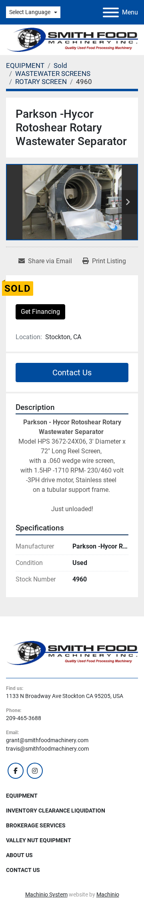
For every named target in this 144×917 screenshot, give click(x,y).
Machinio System (46, 894)
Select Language (29, 12)
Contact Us (72, 372)
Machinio (107, 894)
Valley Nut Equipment (38, 840)
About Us (19, 855)
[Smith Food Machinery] (72, 652)
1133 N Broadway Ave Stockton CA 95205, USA (64, 696)
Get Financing (40, 311)
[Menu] (111, 12)
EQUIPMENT (22, 795)
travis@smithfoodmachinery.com (47, 748)
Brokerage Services (36, 825)
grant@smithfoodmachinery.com (47, 740)
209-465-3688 (23, 718)
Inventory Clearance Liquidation (55, 810)
